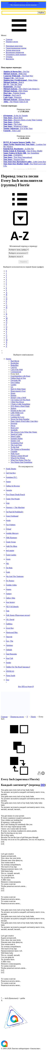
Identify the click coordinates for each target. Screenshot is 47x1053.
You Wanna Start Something (21, 462)
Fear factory (10, 602)
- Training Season (14, 93)
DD (43, 784)
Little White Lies (17, 413)
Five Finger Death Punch (15, 495)
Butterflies (14, 365)
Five (7, 680)
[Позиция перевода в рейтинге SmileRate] (43, 774)
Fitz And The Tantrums (15, 576)
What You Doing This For (20, 460)
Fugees (8, 589)
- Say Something (21, 153)
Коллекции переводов (15, 52)
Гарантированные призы (16, 48)
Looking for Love (17, 417)
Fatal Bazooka (11, 654)
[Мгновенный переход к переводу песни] (20, 226)
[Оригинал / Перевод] (19, 774)
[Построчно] (19, 756)
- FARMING (13, 155)
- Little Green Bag (24, 162)
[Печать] (39, 774)
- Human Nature (16, 100)
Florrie (33, 717)
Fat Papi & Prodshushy (14, 512)
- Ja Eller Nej (18, 149)
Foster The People (13, 499)
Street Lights (15, 436)
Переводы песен (17, 717)
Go (12, 387)
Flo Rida (9, 568)
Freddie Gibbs (11, 585)
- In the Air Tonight (15, 116)
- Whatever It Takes (15, 126)
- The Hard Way (18, 76)
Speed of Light (16, 434)
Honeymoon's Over (18, 391)
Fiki (7, 563)
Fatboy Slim (10, 598)
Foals (8, 572)
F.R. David (10, 619)
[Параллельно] (19, 737)
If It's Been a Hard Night (20, 406)
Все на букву (26, 687)
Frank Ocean (11, 542)
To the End (15, 447)
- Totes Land (11, 131)
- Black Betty (13, 118)
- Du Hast (12, 87)
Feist (7, 503)
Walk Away (15, 454)
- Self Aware (13, 78)
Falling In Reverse (13, 486)
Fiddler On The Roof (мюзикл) (18, 667)
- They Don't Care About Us (21, 89)
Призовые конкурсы (14, 46)
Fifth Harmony (11, 538)
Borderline (15, 363)
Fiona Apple (10, 676)
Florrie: (8, 359)
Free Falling (15, 382)
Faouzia (9, 490)
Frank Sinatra (11, 469)
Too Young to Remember (20, 449)
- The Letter (12, 124)
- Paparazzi (12, 97)
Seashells (14, 430)
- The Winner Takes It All (15, 102)
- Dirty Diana (15, 91)
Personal (14, 423)
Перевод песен (12, 42)
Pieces (13, 426)
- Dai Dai (16, 72)
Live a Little (15, 415)
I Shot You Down (17, 402)
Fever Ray (10, 628)
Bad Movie (15, 361)
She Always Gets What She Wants (24, 432)
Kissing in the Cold (18, 410)
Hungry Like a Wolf (18, 398)
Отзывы (9, 57)
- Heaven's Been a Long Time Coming (22, 120)
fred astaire (10, 551)
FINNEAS (10, 671)
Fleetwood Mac (12, 632)
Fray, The (9, 641)
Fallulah (9, 650)
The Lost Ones (16, 445)
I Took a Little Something (20, 404)
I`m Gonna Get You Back (20, 400)
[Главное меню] (19, 33)
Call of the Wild (17, 370)
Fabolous (9, 645)
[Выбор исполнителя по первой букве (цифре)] (20, 244)
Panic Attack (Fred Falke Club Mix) (24, 421)
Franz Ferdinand (12, 516)
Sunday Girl (15, 441)
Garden (13, 385)
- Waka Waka (20, 80)
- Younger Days (14, 159)
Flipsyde (9, 637)
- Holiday (11, 122)
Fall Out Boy (11, 473)
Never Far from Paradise (20, 419)
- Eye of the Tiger (18, 128)
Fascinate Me (16, 380)
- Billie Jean (15, 74)
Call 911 (14, 367)
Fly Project (10, 581)
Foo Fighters (10, 525)
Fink (7, 611)
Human (13, 395)
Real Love (15, 428)
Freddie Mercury (12, 533)
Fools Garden (11, 555)
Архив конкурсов (13, 50)
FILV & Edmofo (12, 607)
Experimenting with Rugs (20, 376)
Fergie (8, 520)
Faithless (9, 624)
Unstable (14, 451)
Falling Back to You (18, 378)
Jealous (13, 408)
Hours (13, 393)
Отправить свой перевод (16, 55)
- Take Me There (12, 84)
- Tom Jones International (17, 157)
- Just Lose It (12, 95)
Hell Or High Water (18, 389)
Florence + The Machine (15, 507)
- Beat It (13, 82)
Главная (9, 39)
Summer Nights (17, 439)
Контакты (10, 59)
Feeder (8, 663)
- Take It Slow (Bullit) (22, 151)
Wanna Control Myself (19, 456)
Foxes (8, 559)
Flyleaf (8, 529)
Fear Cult (9, 658)
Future (8, 482)
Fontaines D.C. (11, 477)
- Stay (19, 142)
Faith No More (11, 546)
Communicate (16, 372)
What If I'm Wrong (18, 458)
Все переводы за (24, 169)
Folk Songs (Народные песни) (18, 615)
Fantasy (9, 594)
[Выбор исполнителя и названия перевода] (20, 207)
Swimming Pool (17, 443)
